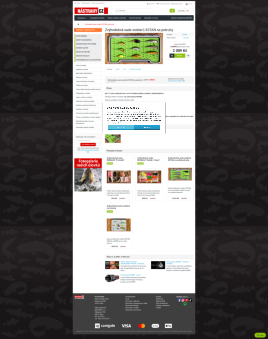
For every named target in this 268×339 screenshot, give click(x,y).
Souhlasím (147, 127)
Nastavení (120, 127)
